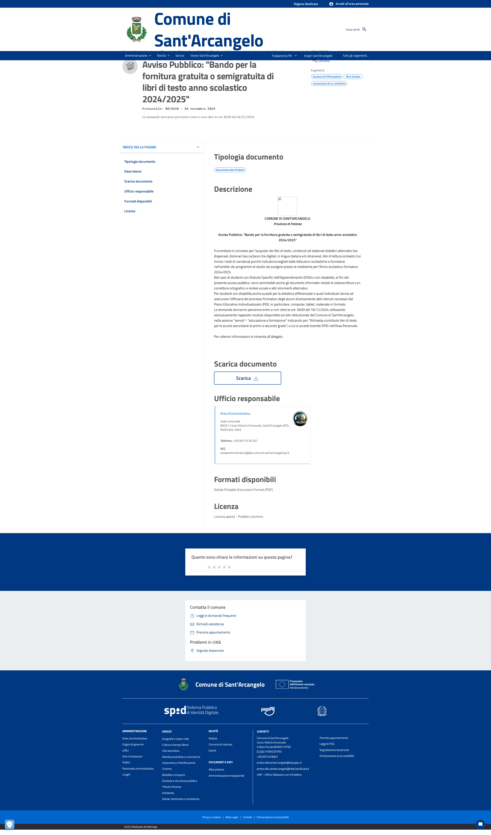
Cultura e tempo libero (175, 744)
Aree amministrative (134, 738)
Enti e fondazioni (132, 756)
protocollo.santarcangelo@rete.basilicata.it (283, 768)
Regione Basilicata (306, 4)
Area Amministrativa (235, 413)
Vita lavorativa (170, 750)
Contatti (263, 731)
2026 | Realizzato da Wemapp (140, 827)
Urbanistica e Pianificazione (178, 763)
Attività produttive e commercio (181, 757)
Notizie (213, 738)
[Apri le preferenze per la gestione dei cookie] (9, 824)
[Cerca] (364, 29)
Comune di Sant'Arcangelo (208, 29)
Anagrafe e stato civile (175, 739)
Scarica (244, 378)
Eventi (212, 750)
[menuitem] (280, 55)
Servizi (167, 731)
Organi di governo (133, 744)
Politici (126, 762)
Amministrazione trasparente (226, 775)
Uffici (125, 750)
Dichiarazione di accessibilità (337, 756)
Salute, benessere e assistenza (180, 799)
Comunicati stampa (220, 744)
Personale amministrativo (138, 768)
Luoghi (126, 774)
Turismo (167, 768)
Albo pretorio (216, 769)
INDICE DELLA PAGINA (139, 147)
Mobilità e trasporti (173, 775)
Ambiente (168, 793)
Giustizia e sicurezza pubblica (179, 781)
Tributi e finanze (171, 787)
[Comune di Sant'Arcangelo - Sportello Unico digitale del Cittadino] (136, 28)
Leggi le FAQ (327, 744)
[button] (349, 4)
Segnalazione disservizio (334, 750)
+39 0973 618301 (267, 756)
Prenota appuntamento (334, 738)
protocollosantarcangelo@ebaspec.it (279, 762)
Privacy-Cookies (212, 817)
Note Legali (232, 817)
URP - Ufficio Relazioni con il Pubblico (279, 774)
